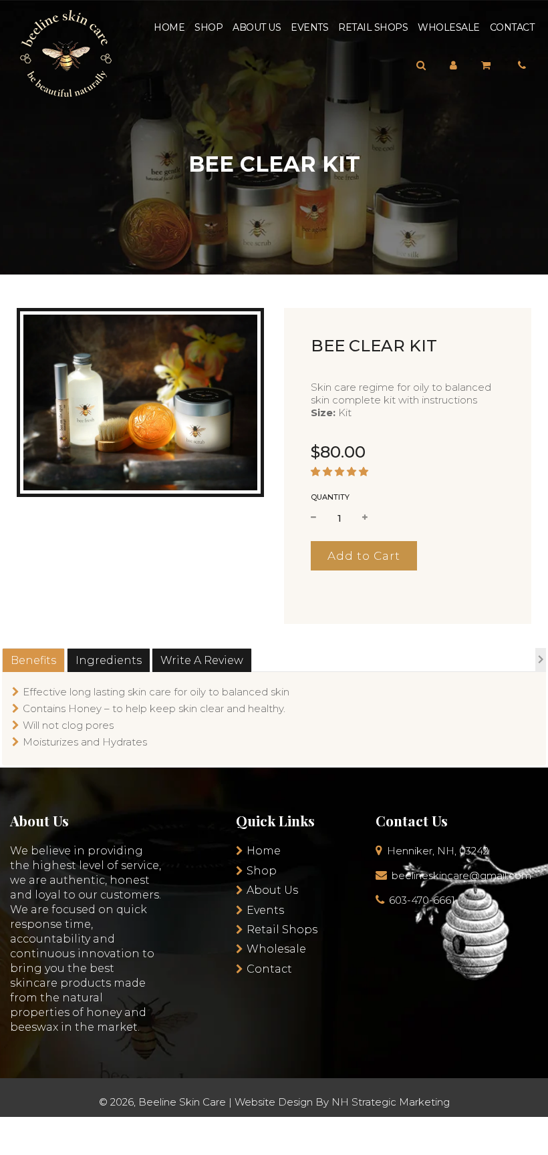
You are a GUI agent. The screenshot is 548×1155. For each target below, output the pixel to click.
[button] (339, 472)
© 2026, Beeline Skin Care (162, 1102)
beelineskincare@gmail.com (461, 875)
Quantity (330, 497)
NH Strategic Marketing (390, 1102)
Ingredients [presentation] (109, 660)
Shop (208, 27)
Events (309, 27)
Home (169, 27)
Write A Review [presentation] (201, 660)
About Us (257, 27)
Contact (512, 27)
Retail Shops (373, 27)
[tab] (33, 660)
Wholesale (449, 27)
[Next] (540, 661)
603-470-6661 (422, 900)
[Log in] (453, 65)
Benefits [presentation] (33, 660)
